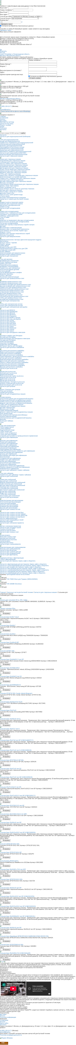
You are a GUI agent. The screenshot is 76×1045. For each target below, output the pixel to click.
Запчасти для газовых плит (9, 532)
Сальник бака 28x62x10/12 (9, 861)
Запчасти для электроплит (9, 256)
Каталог (2, 1021)
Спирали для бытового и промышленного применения (19, 436)
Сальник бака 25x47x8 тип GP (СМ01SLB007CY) (16, 740)
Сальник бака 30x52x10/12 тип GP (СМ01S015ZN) (17, 896)
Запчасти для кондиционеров (10, 553)
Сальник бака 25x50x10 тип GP (10, 822)
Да (1, 49)
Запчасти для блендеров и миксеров (12, 332)
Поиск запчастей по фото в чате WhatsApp (15, 111)
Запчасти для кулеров (7, 386)
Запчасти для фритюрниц (9, 554)
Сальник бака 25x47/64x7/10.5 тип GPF (13, 814)
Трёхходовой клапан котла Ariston (18, 574)
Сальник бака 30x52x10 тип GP (10, 888)
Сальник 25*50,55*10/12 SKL (10, 844)
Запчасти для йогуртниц (8, 550)
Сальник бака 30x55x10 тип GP (10, 927)
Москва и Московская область (10, 55)
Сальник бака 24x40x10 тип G (10, 719)
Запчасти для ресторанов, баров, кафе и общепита (17, 561)
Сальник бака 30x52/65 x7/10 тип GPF (13, 869)
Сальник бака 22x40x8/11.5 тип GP (12, 659)
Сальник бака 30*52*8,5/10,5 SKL (11, 879)
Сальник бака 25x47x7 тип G (10, 729)
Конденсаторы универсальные (10, 254)
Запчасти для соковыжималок (10, 544)
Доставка (3, 1014)
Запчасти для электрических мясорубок (13, 307)
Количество (4, 20)
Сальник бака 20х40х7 (7, 625)
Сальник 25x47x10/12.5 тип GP (10, 787)
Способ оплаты (5, 18)
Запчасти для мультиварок (9, 497)
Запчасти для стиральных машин (11, 156)
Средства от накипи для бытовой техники (14, 199)
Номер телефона (6, 10)
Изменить (3, 51)
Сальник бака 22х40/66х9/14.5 (10, 685)
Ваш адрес (4, 14)
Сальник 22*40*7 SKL (7, 651)
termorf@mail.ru (5, 109)
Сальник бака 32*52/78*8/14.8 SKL (12, 944)
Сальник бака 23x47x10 (8, 710)
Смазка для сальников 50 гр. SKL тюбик (13, 600)
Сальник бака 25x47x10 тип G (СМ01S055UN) (15, 750)
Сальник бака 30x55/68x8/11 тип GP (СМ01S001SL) (17, 916)
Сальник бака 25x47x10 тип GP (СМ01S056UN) (16, 777)
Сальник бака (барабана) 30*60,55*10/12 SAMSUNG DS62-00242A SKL (24, 936)
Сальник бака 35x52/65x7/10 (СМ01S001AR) (15, 953)
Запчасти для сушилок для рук (10, 552)
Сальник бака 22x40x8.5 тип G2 (11, 676)
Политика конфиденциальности (11, 1035)
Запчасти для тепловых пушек (10, 527)
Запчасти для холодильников (10, 208)
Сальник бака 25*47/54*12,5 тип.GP (12, 805)
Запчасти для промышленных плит (12, 278)
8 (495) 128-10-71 (6, 106)
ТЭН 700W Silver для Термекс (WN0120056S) (22, 579)
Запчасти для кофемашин (9, 437)
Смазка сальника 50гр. (8, 608)
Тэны (2, 422)
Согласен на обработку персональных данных (17, 26)
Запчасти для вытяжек (8, 530)
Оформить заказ (6, 24)
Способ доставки (6, 16)
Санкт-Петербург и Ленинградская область (14, 54)
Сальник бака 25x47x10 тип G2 (10, 768)
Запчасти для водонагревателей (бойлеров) (15, 136)
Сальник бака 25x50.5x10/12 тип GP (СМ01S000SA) (17, 832)
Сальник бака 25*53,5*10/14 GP (11, 852)
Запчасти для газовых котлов (10, 509)
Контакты (3, 1024)
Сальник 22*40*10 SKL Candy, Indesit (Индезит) (16, 693)
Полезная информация (8, 1017)
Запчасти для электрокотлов (10, 301)
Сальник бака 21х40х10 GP (9, 642)
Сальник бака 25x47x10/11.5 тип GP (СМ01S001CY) (17, 795)
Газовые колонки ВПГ (7, 529)
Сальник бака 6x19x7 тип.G (9, 617)
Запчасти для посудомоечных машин (12, 394)
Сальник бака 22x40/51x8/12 (9, 668)
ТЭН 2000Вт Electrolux (14, 584)
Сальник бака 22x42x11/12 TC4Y (11, 702)
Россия (2, 52)
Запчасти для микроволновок (10, 236)
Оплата (2, 1016)
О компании (4, 1020)
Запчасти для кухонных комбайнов (12, 347)
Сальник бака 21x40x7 (7, 634)
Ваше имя (4, 8)
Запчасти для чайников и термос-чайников (14, 470)
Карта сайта (4, 1023)
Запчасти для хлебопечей (9, 476)
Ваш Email (4, 12)
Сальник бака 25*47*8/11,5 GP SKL (12, 760)
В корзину (6, 605)
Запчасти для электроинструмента (12, 523)
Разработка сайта (6, 1036)
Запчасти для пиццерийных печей (11, 520)
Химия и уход (4, 206)
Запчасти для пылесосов (8, 368)
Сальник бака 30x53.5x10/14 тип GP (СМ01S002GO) (18, 906)
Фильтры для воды (6, 521)
